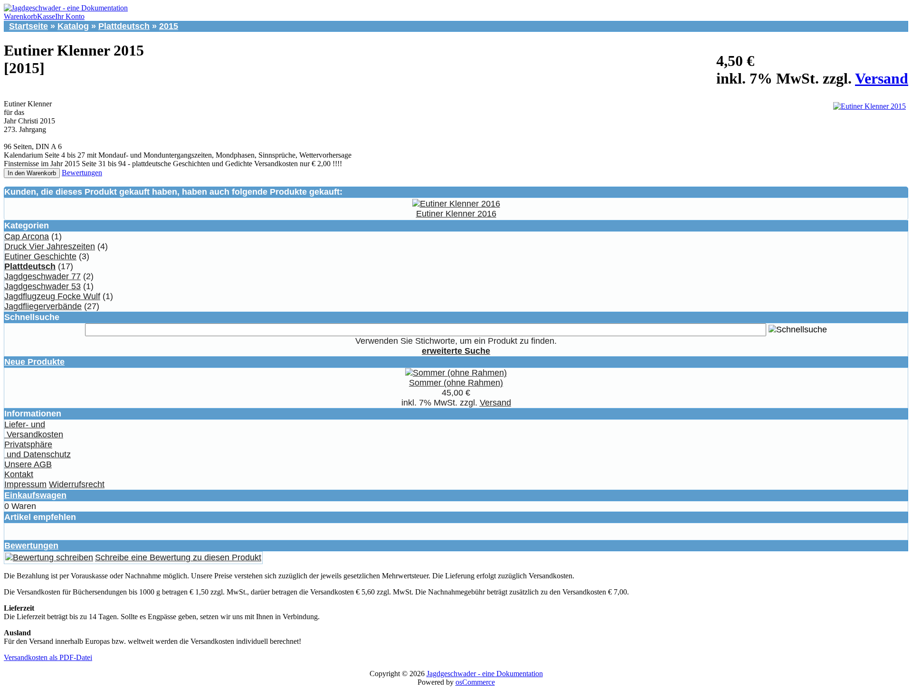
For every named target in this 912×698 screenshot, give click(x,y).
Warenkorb (20, 16)
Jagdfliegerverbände (43, 306)
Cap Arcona (26, 236)
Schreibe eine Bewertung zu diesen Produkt (178, 557)
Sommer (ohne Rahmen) (456, 382)
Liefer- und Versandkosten (33, 429)
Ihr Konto (70, 16)
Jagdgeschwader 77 (42, 276)
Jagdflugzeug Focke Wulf (52, 296)
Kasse (46, 16)
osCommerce (475, 682)
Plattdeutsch (124, 26)
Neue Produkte (34, 362)
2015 (168, 26)
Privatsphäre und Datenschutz (37, 449)
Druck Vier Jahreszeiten (49, 246)
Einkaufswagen (35, 495)
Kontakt (18, 474)
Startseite (28, 26)
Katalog (73, 26)
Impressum (25, 484)
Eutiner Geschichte (40, 256)
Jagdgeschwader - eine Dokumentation (485, 674)
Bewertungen (82, 173)
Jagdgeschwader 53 (42, 286)
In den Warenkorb (32, 173)
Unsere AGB (28, 464)
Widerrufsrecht (76, 484)
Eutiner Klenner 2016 (456, 213)
